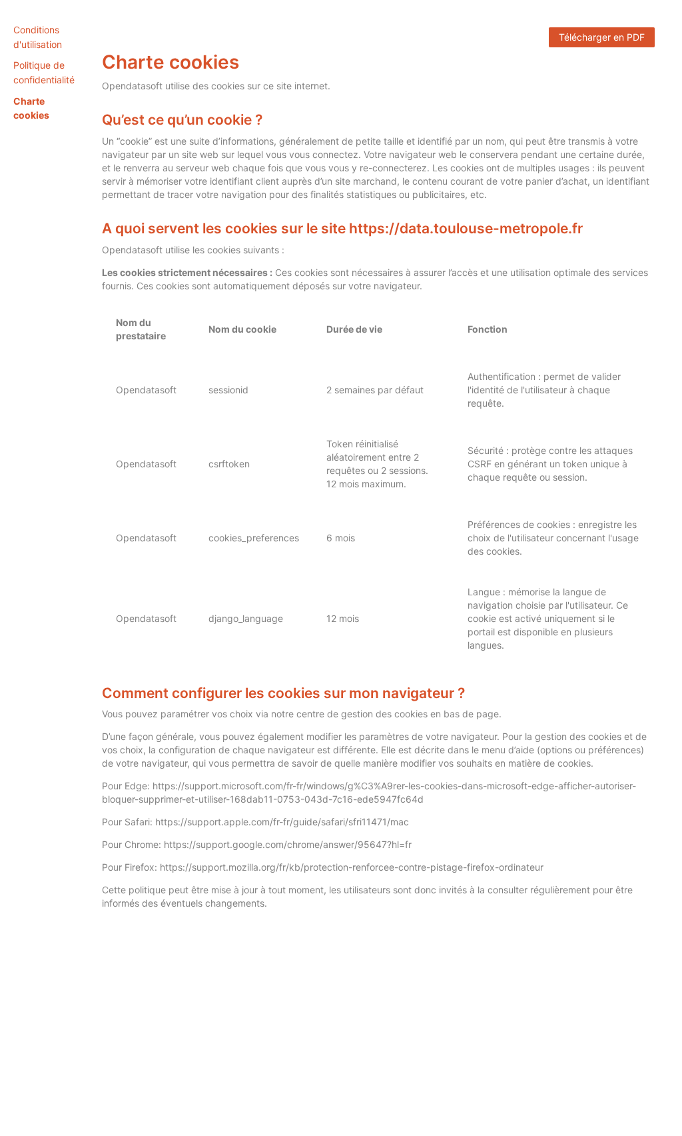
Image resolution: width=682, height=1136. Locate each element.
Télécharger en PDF (602, 37)
